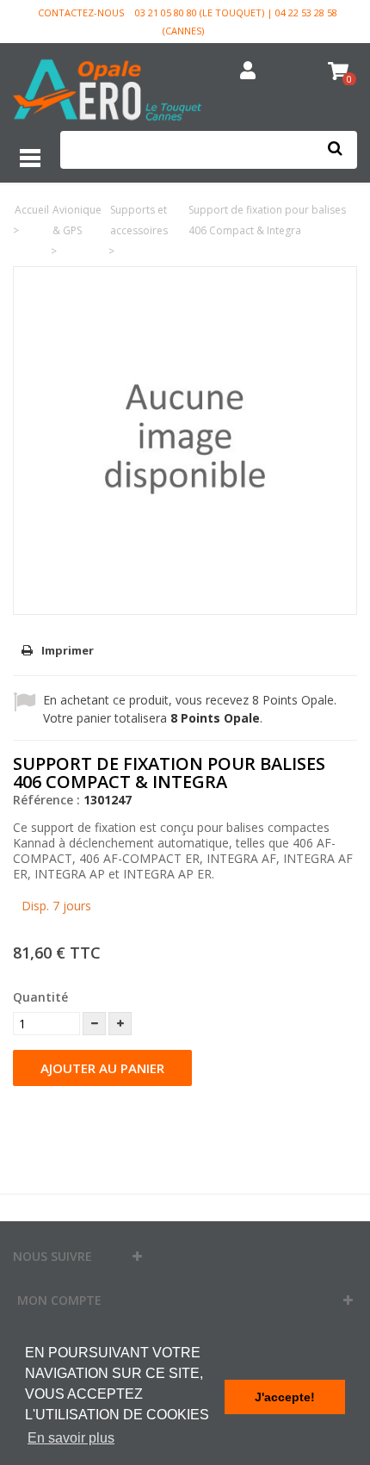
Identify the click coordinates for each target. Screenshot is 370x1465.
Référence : (46, 799)
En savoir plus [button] (71, 1438)
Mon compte (59, 1300)
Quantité (40, 997)
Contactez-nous (81, 12)
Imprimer (67, 650)
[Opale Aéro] (108, 92)
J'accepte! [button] (285, 1397)
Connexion (248, 71)
